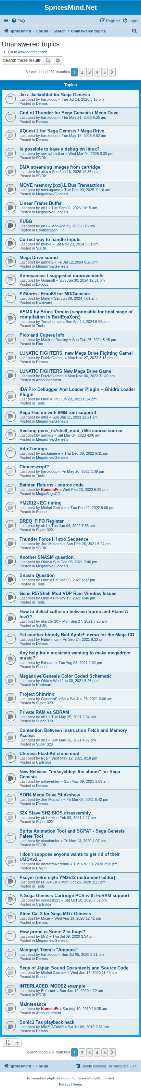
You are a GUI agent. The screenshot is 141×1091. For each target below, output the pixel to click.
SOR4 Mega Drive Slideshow (50, 794)
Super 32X (44, 530)
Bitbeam (47, 663)
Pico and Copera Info (42, 335)
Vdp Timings (33, 448)
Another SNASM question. (47, 557)
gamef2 (47, 262)
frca (44, 758)
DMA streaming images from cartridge (60, 167)
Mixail (45, 918)
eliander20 (49, 621)
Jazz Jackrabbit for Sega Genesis (55, 94)
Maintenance (33, 1004)
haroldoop (49, 99)
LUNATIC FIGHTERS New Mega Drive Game (65, 371)
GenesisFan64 (53, 699)
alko (44, 172)
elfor (44, 417)
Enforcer (48, 991)
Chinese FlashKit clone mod (49, 753)
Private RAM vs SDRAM (44, 712)
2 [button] (82, 72)
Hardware (44, 302)
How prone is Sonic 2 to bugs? (52, 931)
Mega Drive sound (39, 257)
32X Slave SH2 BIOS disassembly (55, 813)
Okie (45, 399)
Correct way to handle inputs (50, 239)
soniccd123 (50, 900)
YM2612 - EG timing (41, 503)
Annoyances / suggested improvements (61, 275)
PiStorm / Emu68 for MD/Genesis (55, 293)
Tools (40, 326)
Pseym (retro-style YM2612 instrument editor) (67, 877)
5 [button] (104, 72)
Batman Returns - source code (52, 484)
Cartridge (43, 762)
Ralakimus (50, 639)
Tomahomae (51, 322)
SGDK (41, 158)
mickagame (50, 190)
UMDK (41, 868)
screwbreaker (52, 154)
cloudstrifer (50, 841)
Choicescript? (34, 466)
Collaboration (46, 230)
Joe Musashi (51, 544)
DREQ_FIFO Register (42, 521)
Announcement (48, 380)
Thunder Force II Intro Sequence (54, 539)
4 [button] (97, 72)
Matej (45, 298)
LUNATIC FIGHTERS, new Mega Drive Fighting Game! (76, 353)
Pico (39, 344)
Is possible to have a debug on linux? (60, 149)
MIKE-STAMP (52, 1027)
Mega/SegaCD (48, 494)
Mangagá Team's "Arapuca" (49, 949)
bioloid (46, 244)
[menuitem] (18, 21)
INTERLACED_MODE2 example (52, 986)
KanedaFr (50, 489)
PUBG (26, 221)
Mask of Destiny (54, 340)
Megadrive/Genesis (52, 194)
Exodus (42, 284)
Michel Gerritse (53, 508)
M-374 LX (49, 882)
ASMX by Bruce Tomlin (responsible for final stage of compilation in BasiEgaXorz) (76, 314)
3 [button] (89, 72)
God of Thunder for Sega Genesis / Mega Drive (69, 112)
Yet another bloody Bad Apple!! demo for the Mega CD (77, 634)
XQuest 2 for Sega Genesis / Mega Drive (62, 130)
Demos (42, 103)
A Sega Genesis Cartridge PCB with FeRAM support (74, 895)
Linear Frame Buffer (41, 203)
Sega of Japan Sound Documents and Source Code (74, 967)
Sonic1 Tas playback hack (47, 1022)
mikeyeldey (50, 781)
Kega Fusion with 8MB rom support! (58, 412)
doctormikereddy (55, 864)
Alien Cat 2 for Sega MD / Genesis (55, 913)
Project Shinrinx (37, 694)
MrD (44, 936)
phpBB (52, 1078)
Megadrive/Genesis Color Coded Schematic (66, 676)
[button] (112, 72)
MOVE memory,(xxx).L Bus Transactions (62, 185)
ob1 (44, 208)
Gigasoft (48, 280)
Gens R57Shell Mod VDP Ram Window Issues (68, 593)
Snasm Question (37, 575)
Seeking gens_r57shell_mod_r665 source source (71, 430)
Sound (41, 512)
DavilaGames (52, 358)
